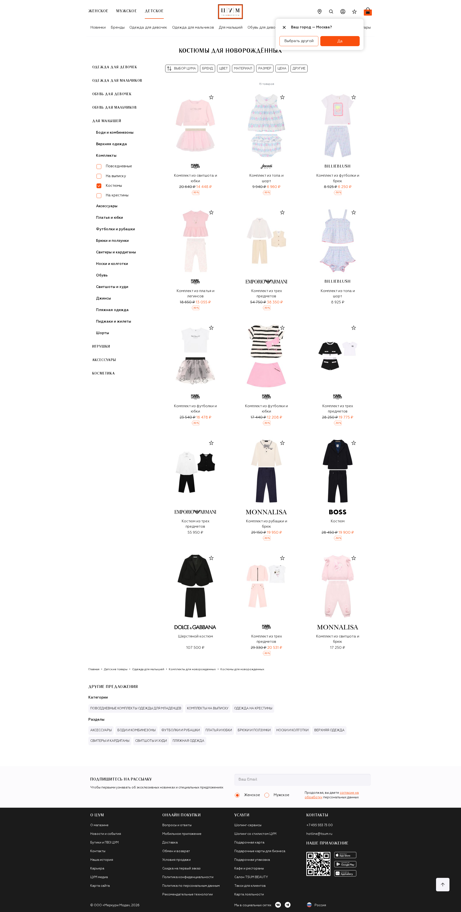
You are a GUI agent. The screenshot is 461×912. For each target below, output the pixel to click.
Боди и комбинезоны (114, 132)
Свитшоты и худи (112, 287)
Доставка (170, 842)
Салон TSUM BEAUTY (251, 877)
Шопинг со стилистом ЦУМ (255, 834)
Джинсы (103, 298)
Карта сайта (100, 885)
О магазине (99, 825)
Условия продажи (176, 860)
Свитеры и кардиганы (116, 252)
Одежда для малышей (148, 669)
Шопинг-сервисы (247, 825)
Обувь (102, 275)
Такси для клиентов (250, 885)
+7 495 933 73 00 (319, 825)
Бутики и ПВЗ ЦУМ (104, 842)
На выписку (116, 176)
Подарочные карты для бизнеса (259, 851)
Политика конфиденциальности (187, 877)
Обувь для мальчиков (114, 107)
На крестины (117, 195)
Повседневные (119, 166)
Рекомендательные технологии (187, 894)
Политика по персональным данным (191, 885)
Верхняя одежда (111, 144)
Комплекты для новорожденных (192, 669)
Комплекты (106, 155)
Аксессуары (106, 206)
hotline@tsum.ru (319, 834)
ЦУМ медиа (99, 877)
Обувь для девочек (264, 27)
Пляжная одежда (112, 310)
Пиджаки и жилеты (113, 321)
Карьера (97, 868)
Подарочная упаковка (252, 860)
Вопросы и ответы (177, 825)
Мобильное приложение (181, 834)
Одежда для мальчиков (193, 27)
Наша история (101, 860)
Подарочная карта (249, 842)
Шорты (102, 333)
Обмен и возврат (176, 851)
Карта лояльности (249, 894)
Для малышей (231, 27)
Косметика (103, 373)
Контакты (97, 851)
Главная (93, 669)
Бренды (118, 27)
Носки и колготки (112, 264)
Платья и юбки (109, 217)
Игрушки (101, 346)
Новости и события (105, 834)
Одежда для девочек (148, 27)
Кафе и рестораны (249, 868)
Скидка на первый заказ (181, 868)
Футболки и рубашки (115, 229)
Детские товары (115, 669)
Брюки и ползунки (112, 241)
